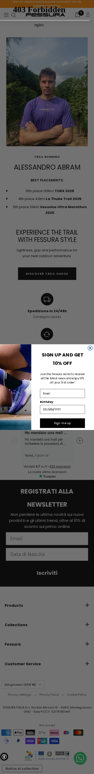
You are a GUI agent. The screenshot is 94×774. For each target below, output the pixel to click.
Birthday (46, 402)
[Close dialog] (90, 347)
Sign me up (62, 423)
